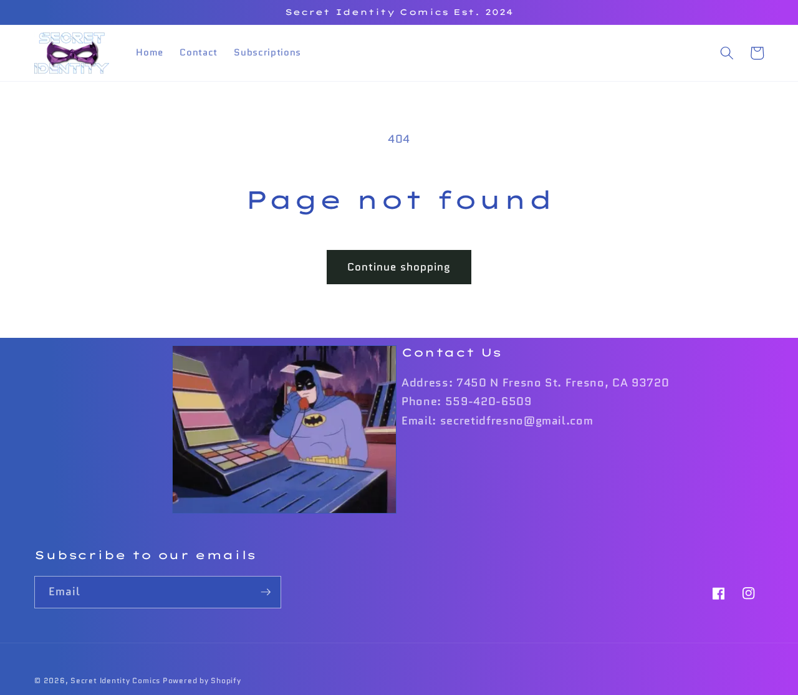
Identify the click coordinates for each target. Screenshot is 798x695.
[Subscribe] (266, 592)
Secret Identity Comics (115, 680)
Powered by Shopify (202, 680)
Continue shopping (399, 266)
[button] (726, 53)
